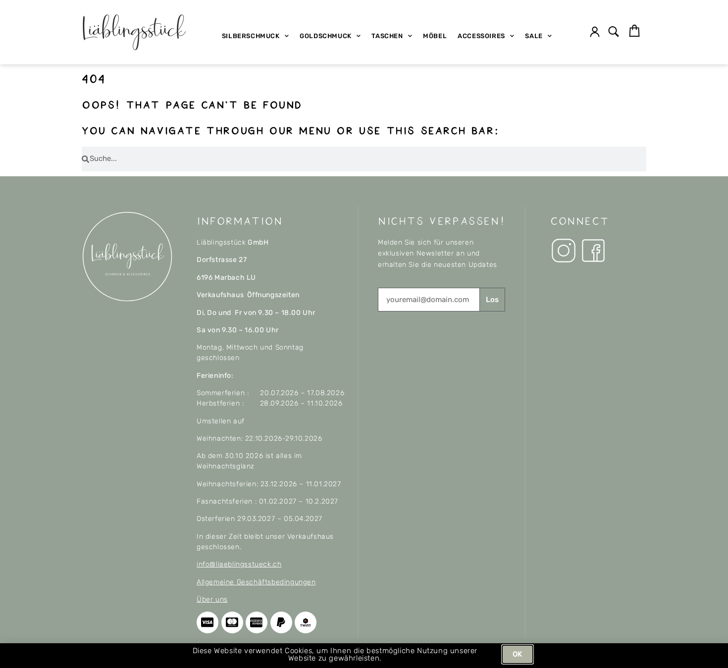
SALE (533, 36)
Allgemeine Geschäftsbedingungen (256, 582)
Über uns (212, 599)
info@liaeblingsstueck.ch (239, 564)
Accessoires (481, 36)
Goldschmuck (326, 36)
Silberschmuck (251, 36)
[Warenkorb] (634, 31)
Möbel (435, 36)
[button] (614, 32)
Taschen (387, 36)
